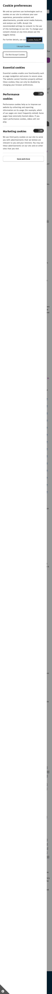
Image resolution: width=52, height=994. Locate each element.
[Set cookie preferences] (5, 989)
